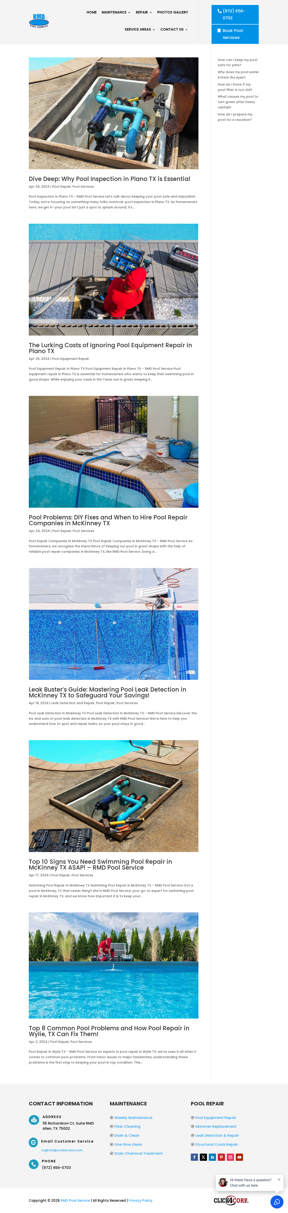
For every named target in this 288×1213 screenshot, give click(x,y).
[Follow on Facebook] (194, 1157)
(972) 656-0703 (234, 14)
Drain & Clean (124, 1135)
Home (92, 12)
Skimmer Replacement (214, 1126)
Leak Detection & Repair (215, 1135)
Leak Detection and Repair (72, 703)
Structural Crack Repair (214, 1144)
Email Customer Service (67, 1141)
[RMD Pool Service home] (39, 21)
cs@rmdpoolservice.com (62, 1150)
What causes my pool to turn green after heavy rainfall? (238, 102)
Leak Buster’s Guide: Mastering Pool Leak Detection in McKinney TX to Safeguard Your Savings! (107, 692)
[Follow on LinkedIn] (212, 1157)
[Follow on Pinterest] (221, 1157)
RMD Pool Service (75, 1200)
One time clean (126, 1144)
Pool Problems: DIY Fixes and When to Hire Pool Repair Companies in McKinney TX (108, 520)
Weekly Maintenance (131, 1117)
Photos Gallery (172, 12)
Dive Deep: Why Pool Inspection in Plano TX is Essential (109, 179)
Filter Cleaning (125, 1126)
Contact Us (172, 29)
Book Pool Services (233, 34)
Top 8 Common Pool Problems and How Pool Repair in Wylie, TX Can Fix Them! (109, 1031)
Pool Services (83, 186)
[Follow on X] (203, 1157)
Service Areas (138, 29)
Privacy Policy (141, 1200)
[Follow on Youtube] (239, 1157)
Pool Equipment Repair (70, 358)
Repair (142, 12)
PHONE (49, 1161)
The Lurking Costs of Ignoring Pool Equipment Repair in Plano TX (110, 348)
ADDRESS (52, 1116)
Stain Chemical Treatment (136, 1153)
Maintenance (114, 12)
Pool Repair (61, 186)
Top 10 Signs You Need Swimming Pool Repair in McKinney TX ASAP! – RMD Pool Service (100, 865)
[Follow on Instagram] (230, 1157)
